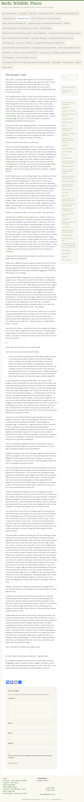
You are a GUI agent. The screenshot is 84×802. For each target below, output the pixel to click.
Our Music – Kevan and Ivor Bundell (15, 780)
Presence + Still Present (11, 783)
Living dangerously (8, 18)
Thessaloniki (6, 53)
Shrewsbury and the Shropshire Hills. (45, 48)
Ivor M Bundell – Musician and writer (15, 793)
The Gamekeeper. (8, 57)
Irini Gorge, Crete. (8, 43)
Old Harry (42, 149)
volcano (14, 531)
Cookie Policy (50, 788)
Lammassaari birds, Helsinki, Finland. (61, 38)
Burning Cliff (42, 468)
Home (5, 778)
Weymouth (18, 596)
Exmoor (35, 28)
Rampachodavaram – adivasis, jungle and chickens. (45, 23)
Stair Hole (30, 290)
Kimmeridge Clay (14, 118)
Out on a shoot (7, 67)
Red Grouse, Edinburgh (39, 38)
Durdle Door (23, 311)
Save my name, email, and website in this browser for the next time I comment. (30, 757)
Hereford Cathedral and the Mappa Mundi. (16, 48)
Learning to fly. (44, 53)
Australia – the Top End (46, 13)
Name (10, 723)
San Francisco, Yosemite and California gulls (16, 33)
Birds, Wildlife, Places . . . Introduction (14, 13)
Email (10, 733)
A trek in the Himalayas (10, 28)
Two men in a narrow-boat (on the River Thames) (64, 33)
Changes (67, 23)
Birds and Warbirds (39, 33)
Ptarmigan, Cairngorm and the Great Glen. (65, 53)
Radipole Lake (31, 623)
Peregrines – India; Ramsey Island (49, 18)
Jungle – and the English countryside (14, 23)
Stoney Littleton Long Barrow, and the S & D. (49, 43)
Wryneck (78, 62)
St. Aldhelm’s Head (22, 217)
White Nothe (32, 381)
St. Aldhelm (9, 249)
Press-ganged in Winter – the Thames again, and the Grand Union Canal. (26, 62)
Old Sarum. (29, 43)
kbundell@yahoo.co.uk (47, 794)
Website (10, 743)
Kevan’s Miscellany (9, 785)
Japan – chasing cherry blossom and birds (15, 38)
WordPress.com (57, 799)
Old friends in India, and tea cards (67, 13)
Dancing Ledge (31, 176)
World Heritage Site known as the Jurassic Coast (21, 104)
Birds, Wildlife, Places (21, 3)
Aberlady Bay (56, 62)
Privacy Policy (50, 790)
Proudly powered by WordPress (30, 799)
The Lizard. (20, 43)
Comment (11, 698)
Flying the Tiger (68, 62)
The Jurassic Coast (23, 18)
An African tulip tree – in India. (26, 57)
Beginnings (32, 13)
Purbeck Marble (11, 116)
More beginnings (25, 28)
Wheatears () (43, 538)
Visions (33, 18)
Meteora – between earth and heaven (25, 53)
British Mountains (46, 28)
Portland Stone (10, 114)
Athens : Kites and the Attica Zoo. (69, 48)
